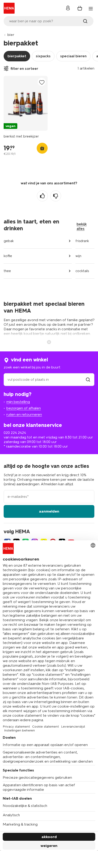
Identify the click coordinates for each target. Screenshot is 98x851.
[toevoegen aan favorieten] (41, 82)
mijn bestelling (18, 402)
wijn (78, 256)
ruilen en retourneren (24, 414)
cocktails (82, 271)
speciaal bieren (73, 56)
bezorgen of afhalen (23, 408)
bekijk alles (82, 226)
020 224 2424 (15, 433)
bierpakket (17, 56)
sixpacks (43, 56)
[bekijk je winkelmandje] (79, 8)
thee (7, 271)
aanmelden (49, 511)
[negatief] (55, 195)
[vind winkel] (88, 379)
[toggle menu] (90, 8)
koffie (8, 256)
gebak (9, 241)
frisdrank (82, 241)
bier (10, 35)
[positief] (42, 195)
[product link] (26, 103)
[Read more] (49, 341)
